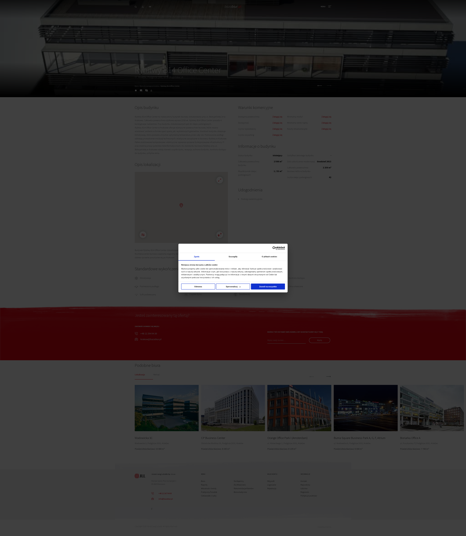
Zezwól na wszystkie (268, 287)
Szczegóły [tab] (233, 256)
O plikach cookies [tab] (269, 256)
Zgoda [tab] (196, 256)
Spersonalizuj (231, 287)
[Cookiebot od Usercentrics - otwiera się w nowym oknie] (274, 248)
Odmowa (198, 287)
